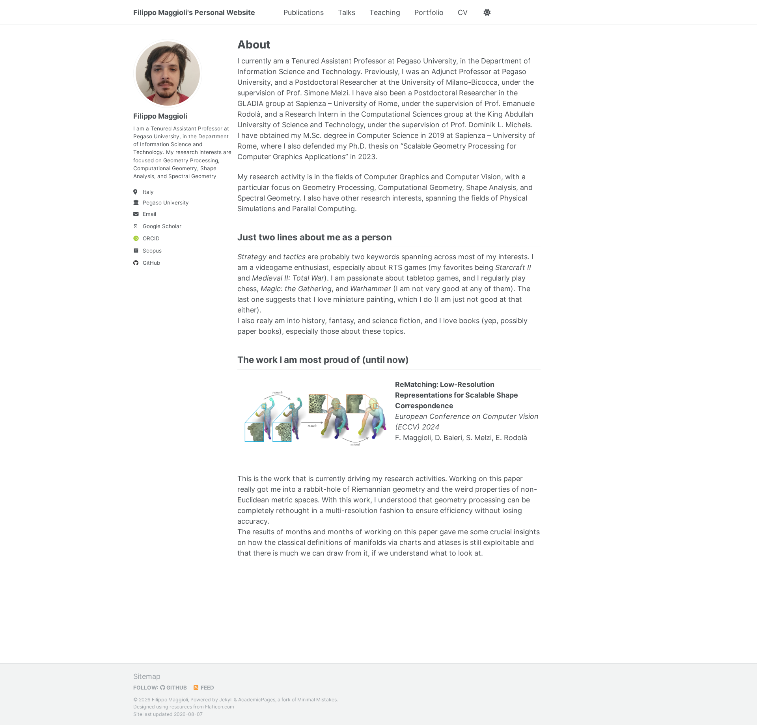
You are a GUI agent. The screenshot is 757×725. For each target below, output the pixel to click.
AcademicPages (256, 700)
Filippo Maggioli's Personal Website (194, 12)
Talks (346, 12)
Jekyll (226, 700)
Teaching (384, 12)
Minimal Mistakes (317, 700)
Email (149, 214)
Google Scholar (162, 226)
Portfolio (429, 12)
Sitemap (146, 676)
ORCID (151, 238)
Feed (207, 687)
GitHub (151, 263)
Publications (303, 12)
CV (463, 12)
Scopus (152, 250)
